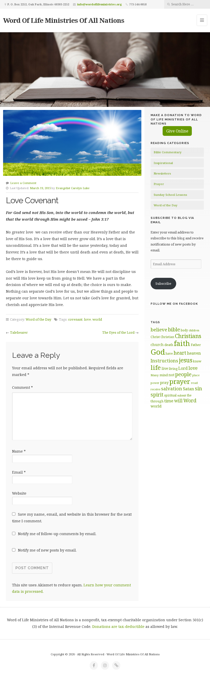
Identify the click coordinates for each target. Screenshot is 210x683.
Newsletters (162, 173)
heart (180, 352)
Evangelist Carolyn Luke (73, 188)
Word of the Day (38, 319)
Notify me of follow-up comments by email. (57, 533)
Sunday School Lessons (170, 195)
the (189, 395)
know (197, 361)
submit (181, 395)
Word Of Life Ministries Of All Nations (63, 20)
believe (159, 329)
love (87, 319)
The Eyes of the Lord (118, 332)
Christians (188, 336)
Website (19, 493)
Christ (155, 337)
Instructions (164, 361)
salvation (171, 388)
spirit (157, 394)
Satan (188, 389)
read (194, 383)
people (183, 374)
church (157, 344)
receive (155, 389)
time (168, 401)
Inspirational (163, 163)
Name (19, 451)
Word (189, 400)
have (169, 353)
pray (164, 382)
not (171, 374)
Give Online (177, 131)
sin (198, 388)
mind (164, 375)
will (178, 400)
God (158, 352)
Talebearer (19, 332)
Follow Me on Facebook (174, 303)
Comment (22, 387)
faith (182, 343)
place (196, 375)
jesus (185, 360)
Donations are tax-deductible (118, 626)
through (157, 401)
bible (174, 329)
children (194, 330)
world (97, 319)
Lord (183, 368)
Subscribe (163, 283)
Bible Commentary (168, 152)
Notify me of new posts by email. (47, 550)
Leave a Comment (23, 183)
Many (155, 375)
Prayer (159, 184)
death (168, 344)
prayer (179, 381)
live (165, 368)
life (156, 367)
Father (196, 344)
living (173, 368)
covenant (75, 319)
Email (19, 472)
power (155, 383)
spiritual (170, 395)
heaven (194, 353)
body (184, 330)
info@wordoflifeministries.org (99, 4)
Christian (167, 337)
